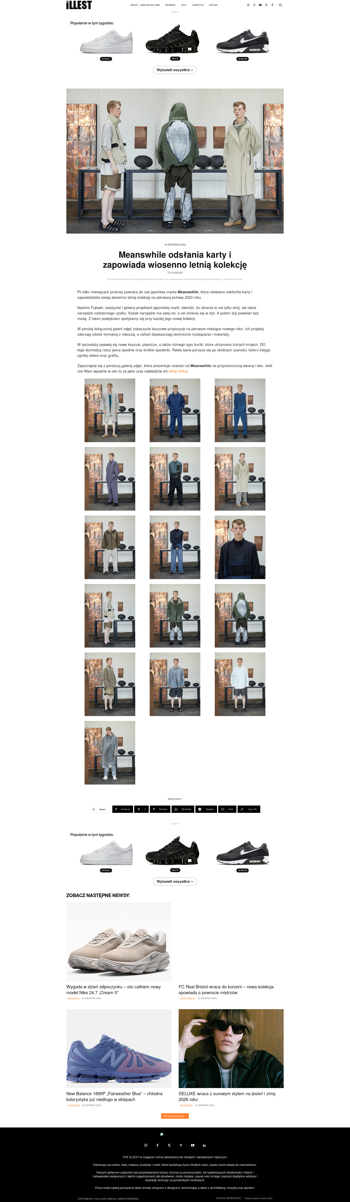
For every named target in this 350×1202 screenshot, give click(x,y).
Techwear (175, 272)
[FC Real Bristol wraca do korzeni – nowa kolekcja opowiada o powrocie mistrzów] (231, 941)
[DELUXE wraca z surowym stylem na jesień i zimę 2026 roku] (231, 1048)
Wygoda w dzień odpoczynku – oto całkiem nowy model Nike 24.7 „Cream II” (113, 989)
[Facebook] (272, 4)
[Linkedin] (204, 1145)
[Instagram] (248, 4)
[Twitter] (266, 4)
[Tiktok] (254, 4)
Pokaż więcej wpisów (173, 1115)
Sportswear (187, 998)
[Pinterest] (180, 1145)
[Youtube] (260, 4)
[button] (280, 5)
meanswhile (174, 798)
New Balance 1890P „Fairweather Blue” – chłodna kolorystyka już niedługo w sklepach (114, 1096)
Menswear (186, 1105)
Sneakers (73, 998)
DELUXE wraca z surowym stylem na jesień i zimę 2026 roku (227, 1096)
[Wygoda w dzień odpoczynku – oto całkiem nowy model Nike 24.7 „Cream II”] (118, 941)
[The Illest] (79, 5)
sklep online (178, 371)
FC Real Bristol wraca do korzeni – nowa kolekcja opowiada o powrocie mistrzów (226, 989)
